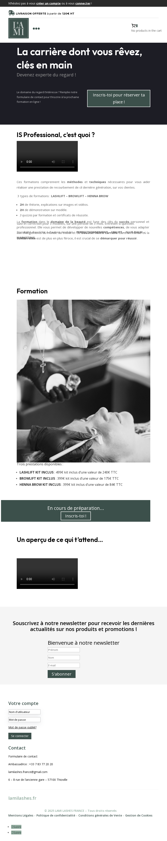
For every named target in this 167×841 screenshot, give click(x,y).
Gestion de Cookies (138, 815)
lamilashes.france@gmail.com (27, 772)
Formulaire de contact (22, 756)
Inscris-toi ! (75, 516)
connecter (82, 3)
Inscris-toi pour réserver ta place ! (119, 98)
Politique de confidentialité (55, 815)
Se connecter (20, 736)
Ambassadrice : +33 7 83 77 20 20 (30, 764)
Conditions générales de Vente (100, 815)
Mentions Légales (20, 815)
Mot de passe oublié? (22, 727)
